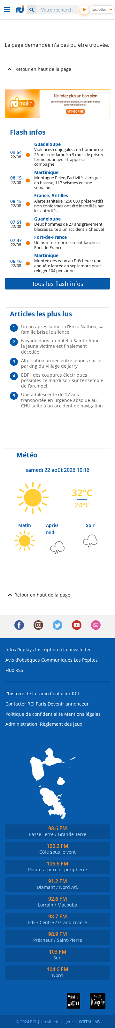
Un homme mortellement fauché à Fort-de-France (67, 244)
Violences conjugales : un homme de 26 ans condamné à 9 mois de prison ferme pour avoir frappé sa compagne (68, 156)
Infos (10, 650)
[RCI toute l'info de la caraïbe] (20, 9)
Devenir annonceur (68, 704)
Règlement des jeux (61, 724)
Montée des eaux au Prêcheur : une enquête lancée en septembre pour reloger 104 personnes (67, 265)
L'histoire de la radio (27, 693)
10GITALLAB (88, 1021)
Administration (21, 724)
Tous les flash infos (57, 284)
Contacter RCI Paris (25, 704)
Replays (25, 650)
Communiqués (57, 660)
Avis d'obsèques (22, 660)
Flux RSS (14, 670)
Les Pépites (86, 660)
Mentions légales (82, 714)
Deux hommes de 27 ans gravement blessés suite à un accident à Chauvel (69, 226)
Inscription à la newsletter (63, 650)
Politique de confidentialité (34, 714)
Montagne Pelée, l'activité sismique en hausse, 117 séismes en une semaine (67, 182)
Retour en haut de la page (43, 69)
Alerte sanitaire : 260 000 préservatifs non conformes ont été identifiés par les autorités (69, 205)
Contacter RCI (64, 693)
